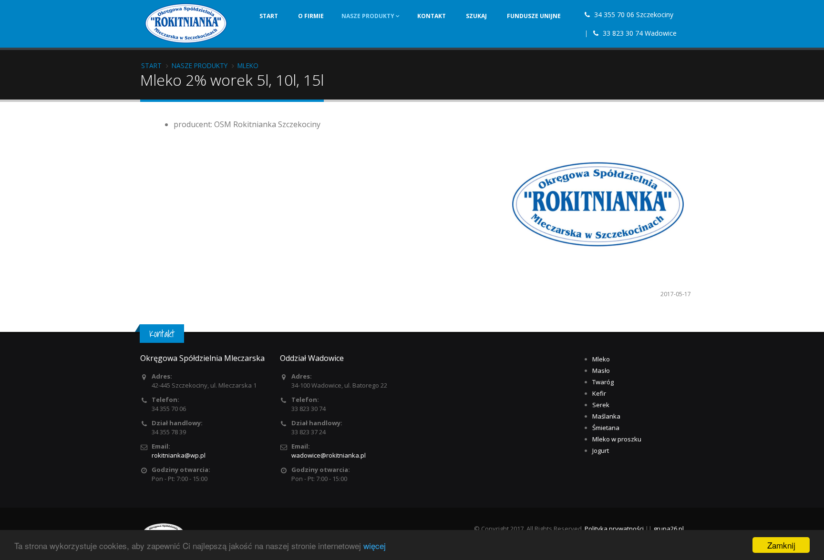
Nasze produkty (368, 16)
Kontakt (431, 16)
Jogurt (600, 450)
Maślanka (606, 416)
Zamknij (781, 545)
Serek (600, 404)
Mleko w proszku (616, 439)
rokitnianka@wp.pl (179, 455)
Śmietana (605, 427)
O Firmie (311, 16)
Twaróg (603, 382)
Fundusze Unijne (534, 16)
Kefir (599, 393)
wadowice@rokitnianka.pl (328, 455)
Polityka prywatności (614, 528)
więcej (374, 545)
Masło (601, 370)
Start (268, 16)
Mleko (601, 359)
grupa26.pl (668, 528)
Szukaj (476, 16)
